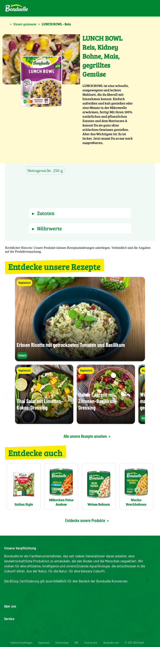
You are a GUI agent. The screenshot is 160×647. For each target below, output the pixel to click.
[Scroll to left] (10, 395)
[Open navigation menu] (147, 8)
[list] (80, 395)
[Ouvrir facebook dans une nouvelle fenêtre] (77, 635)
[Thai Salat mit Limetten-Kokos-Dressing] (44, 422)
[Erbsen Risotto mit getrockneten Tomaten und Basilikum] (80, 359)
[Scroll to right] (150, 395)
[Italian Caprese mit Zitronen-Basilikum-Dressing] (106, 422)
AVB (76, 642)
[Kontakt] (123, 8)
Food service (90, 642)
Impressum (44, 642)
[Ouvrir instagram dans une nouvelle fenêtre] (87, 635)
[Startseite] (6, 24)
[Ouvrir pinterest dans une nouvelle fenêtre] (67, 635)
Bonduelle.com (111, 642)
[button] (47, 188)
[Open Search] (133, 8)
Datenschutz (62, 642)
